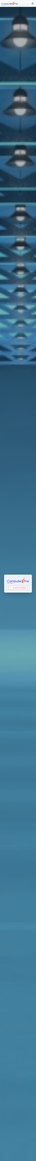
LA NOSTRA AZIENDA (19, 588)
